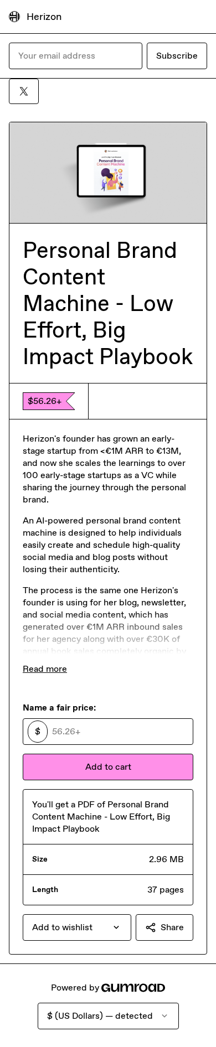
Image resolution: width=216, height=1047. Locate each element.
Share (172, 927)
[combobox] (77, 927)
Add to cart (108, 766)
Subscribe (177, 55)
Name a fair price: (59, 707)
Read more (45, 669)
